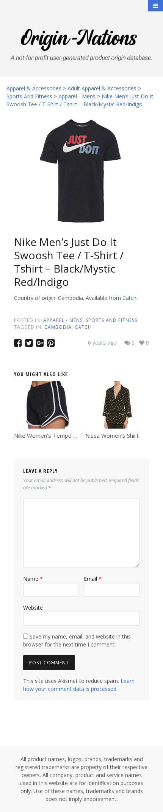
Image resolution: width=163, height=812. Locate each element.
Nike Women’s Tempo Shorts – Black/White (70, 435)
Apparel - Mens (63, 320)
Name (33, 578)
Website (33, 607)
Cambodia (58, 327)
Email (93, 578)
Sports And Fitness (111, 320)
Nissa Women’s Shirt (112, 435)
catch (83, 327)
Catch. (130, 297)
